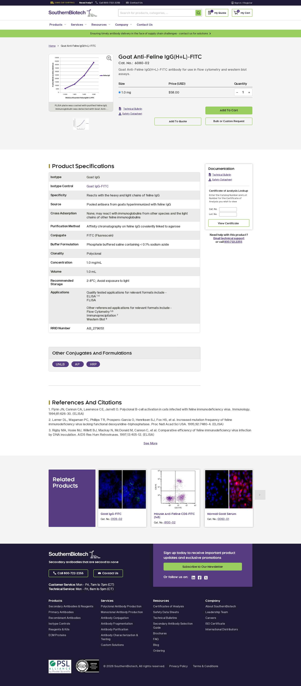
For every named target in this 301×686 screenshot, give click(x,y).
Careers (210, 617)
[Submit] (198, 13)
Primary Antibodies (61, 612)
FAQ (156, 639)
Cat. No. (213, 209)
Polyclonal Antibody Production (121, 606)
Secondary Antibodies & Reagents (71, 606)
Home (52, 45)
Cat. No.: (105, 519)
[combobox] (160, 13)
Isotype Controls (59, 623)
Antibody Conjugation (115, 617)
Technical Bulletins (165, 617)
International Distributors (221, 629)
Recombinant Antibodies (64, 617)
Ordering (159, 650)
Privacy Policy (178, 666)
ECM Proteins (57, 635)
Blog (156, 644)
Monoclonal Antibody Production (122, 612)
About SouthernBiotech (220, 606)
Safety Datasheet (132, 113)
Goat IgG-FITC (98, 186)
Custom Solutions (112, 644)
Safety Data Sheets (166, 612)
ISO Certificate (215, 623)
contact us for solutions (193, 33)
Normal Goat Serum (221, 514)
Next (260, 495)
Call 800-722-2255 (109, 2)
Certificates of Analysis (168, 606)
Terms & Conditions (205, 666)
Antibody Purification (114, 629)
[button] (68, 573)
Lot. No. (213, 214)
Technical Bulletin (132, 108)
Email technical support (228, 238)
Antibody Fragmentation (117, 623)
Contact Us (136, 2)
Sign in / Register (243, 2)
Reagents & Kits (59, 629)
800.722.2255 (233, 241)
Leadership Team (216, 612)
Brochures (160, 633)
